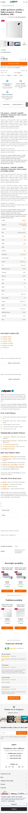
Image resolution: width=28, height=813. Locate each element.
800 (24, 236)
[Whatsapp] (19, 767)
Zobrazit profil (13, 712)
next (27, 577)
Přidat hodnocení (14, 363)
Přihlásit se (22, 733)
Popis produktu (6, 104)
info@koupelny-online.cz (15, 753)
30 (24, 240)
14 (19, 595)
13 (18, 595)
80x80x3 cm (22, 261)
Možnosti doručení (6, 52)
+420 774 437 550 (15, 756)
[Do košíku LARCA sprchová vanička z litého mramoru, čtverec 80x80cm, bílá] (20, 628)
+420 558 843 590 (15, 758)
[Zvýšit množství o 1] (25, 59)
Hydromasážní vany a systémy (10, 440)
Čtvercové (23, 265)
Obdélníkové (6, 456)
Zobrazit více (14, 698)
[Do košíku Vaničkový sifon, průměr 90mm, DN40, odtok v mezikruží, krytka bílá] (20, 591)
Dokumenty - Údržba (7, 339)
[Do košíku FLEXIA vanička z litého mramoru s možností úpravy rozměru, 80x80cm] (7, 628)
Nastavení (14, 804)
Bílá (24, 250)
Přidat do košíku (14, 63)
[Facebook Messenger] (16, 767)
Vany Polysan (7, 437)
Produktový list (6, 347)
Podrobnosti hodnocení (21, 17)
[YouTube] (22, 767)
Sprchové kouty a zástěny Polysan (11, 444)
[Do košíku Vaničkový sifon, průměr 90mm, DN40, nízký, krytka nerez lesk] (7, 591)
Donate (10, 535)
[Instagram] (13, 767)
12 (17, 595)
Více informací (11, 801)
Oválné (4, 462)
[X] (9, 767)
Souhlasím (14, 809)
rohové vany (13, 456)
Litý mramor (5, 113)
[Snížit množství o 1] (21, 59)
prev (1, 577)
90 (24, 258)
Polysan (19, 72)
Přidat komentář (14, 379)
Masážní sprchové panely (9, 448)
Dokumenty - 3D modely (8, 343)
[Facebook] (6, 767)
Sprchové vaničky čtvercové (22, 224)
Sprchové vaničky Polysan (9, 446)
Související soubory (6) (17, 104)
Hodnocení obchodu (14, 643)
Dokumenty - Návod (7, 336)
